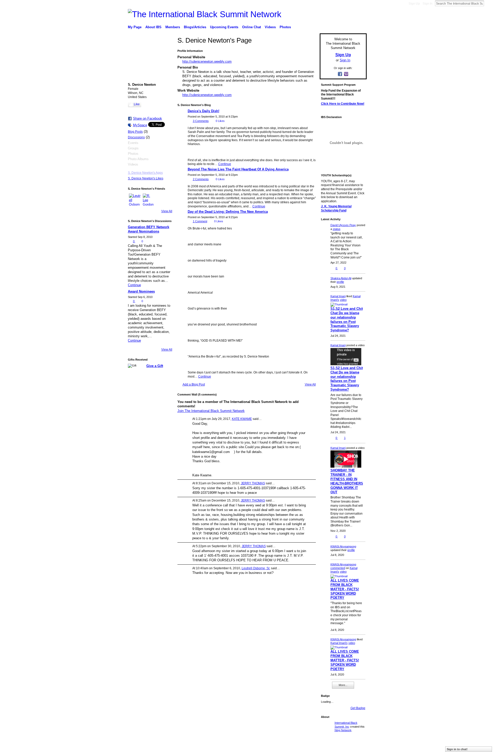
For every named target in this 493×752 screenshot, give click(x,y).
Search (488, 3)
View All (166, 211)
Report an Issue (329, 746)
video (343, 299)
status (336, 228)
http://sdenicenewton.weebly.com (207, 61)
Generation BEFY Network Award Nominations (148, 229)
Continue (134, 285)
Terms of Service (355, 746)
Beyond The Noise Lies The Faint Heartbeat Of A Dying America (238, 169)
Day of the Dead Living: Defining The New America (228, 212)
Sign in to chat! (457, 749)
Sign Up (414, 3)
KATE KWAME (242, 419)
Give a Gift (154, 366)
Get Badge (357, 708)
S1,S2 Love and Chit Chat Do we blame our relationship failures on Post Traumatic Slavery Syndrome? (346, 319)
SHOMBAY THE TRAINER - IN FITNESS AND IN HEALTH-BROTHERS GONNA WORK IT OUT (346, 481)
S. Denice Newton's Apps (145, 173)
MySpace (140, 125)
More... (343, 685)
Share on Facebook (147, 118)
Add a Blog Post (194, 384)
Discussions (136, 137)
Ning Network (343, 730)
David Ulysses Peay (343, 225)
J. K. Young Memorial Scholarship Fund (336, 208)
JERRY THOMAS (253, 483)
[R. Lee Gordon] (149, 200)
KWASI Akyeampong (343, 546)
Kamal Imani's (339, 642)
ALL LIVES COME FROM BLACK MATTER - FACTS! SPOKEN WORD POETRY (344, 589)
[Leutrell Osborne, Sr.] (135, 200)
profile (340, 281)
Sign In (427, 3)
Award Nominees (141, 291)
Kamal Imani (338, 296)
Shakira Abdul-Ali (340, 278)
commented (337, 568)
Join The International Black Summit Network (211, 411)
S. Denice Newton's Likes (145, 178)
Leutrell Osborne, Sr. (256, 568)
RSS (323, 687)
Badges (308, 746)
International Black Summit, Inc (176, 746)
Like (137, 104)
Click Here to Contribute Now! (342, 103)
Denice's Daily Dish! (203, 111)
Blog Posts (135, 131)
